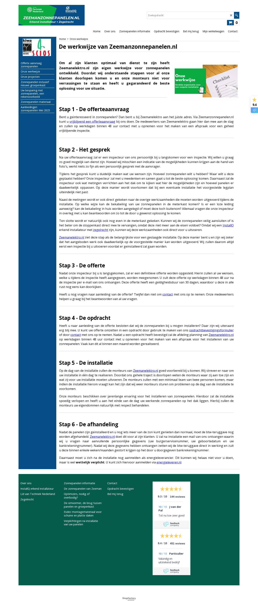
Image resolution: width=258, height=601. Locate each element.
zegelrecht (100, 230)
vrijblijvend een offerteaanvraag (92, 121)
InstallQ (228, 225)
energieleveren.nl (169, 462)
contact (167, 294)
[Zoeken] (236, 15)
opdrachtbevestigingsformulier (211, 330)
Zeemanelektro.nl (71, 237)
